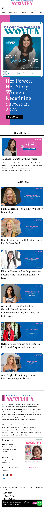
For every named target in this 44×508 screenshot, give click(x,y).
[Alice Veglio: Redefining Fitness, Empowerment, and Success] (22, 362)
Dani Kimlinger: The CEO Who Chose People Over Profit (21, 241)
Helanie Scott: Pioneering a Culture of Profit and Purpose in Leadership (21, 345)
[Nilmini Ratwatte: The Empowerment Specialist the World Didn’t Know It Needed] (22, 259)
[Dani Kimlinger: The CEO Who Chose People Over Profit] (22, 227)
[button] (30, 468)
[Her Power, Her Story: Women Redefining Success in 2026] (33, 451)
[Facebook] (3, 475)
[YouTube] (11, 475)
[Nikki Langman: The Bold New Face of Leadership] (22, 196)
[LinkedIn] (3, 478)
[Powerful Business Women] (22, 2)
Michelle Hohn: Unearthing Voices (19, 159)
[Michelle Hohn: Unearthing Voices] (22, 147)
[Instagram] (15, 475)
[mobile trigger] (4, 7)
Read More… (25, 435)
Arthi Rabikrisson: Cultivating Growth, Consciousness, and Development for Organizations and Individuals (20, 311)
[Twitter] (7, 475)
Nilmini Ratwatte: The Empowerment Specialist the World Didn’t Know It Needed (21, 275)
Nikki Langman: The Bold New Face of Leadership (22, 210)
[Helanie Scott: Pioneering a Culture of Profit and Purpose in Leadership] (22, 331)
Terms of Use (14, 504)
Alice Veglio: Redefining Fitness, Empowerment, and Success (18, 376)
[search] (40, 8)
